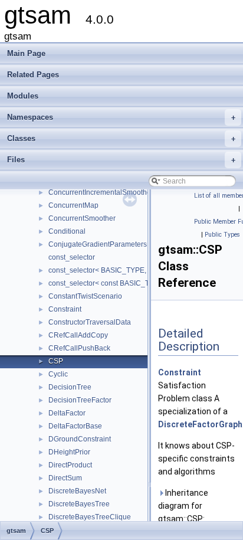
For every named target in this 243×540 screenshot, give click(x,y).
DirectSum (65, 478)
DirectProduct (70, 465)
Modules (22, 95)
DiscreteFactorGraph (200, 424)
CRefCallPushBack (79, 348)
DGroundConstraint (79, 439)
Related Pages (33, 74)
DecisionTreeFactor (79, 400)
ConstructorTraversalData (89, 322)
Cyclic (58, 374)
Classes (121, 138)
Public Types (222, 234)
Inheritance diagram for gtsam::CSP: (183, 505)
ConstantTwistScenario (85, 296)
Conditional (67, 231)
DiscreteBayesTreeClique (89, 517)
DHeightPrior (69, 452)
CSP (55, 361)
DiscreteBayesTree (79, 504)
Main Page (26, 53)
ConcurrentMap (73, 205)
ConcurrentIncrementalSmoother (100, 192)
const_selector (71, 257)
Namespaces (121, 117)
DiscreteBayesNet (77, 491)
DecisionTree (69, 387)
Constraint (64, 309)
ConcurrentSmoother (82, 218)
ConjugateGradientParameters (97, 244)
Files (121, 159)
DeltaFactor (67, 413)
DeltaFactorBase (75, 426)
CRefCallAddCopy (78, 335)
